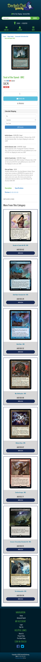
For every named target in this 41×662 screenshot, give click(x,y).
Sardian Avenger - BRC (20, 492)
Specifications (19, 188)
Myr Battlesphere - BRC (20, 393)
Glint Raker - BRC (20, 344)
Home (4, 36)
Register (24, 23)
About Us (21, 634)
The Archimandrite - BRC (20, 591)
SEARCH (35, 18)
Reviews (7, 192)
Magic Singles (11, 36)
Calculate (21, 127)
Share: (5, 81)
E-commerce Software (19, 658)
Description (8, 188)
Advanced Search (21, 618)
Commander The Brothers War (21, 36)
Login (18, 23)
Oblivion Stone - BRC (20, 443)
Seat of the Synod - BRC (10, 38)
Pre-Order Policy (21, 638)
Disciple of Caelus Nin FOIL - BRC (20, 245)
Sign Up (21, 627)
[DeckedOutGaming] (20, 6)
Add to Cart (20, 253)
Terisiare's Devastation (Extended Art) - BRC (20, 542)
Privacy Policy (21, 636)
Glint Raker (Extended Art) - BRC (20, 295)
